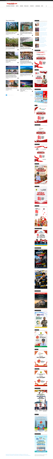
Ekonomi (21, 59)
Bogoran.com (22, 454)
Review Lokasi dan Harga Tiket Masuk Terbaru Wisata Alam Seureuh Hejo (11, 60)
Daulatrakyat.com (8, 455)
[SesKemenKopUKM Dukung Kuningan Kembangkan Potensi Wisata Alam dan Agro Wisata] (12, 70)
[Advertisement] (26, 14)
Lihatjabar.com (22, 455)
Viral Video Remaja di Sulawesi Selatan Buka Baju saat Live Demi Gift (43, 45)
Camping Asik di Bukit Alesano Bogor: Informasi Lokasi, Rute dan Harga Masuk (26, 89)
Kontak (41, 455)
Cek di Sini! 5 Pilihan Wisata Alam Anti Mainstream (12, 89)
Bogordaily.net (8, 454)
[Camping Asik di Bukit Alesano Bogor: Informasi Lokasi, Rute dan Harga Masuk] (26, 83)
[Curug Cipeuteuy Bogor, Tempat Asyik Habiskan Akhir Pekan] (12, 26)
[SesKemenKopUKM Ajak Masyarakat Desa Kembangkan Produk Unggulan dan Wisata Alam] (26, 56)
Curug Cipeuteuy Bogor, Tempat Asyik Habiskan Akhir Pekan (11, 33)
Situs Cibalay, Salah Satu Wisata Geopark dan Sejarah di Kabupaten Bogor (26, 33)
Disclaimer (44, 454)
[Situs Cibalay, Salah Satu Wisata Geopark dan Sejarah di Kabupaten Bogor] (26, 26)
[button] (46, 6)
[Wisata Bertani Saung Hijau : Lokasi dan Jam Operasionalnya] (12, 42)
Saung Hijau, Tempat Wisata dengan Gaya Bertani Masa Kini (25, 48)
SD (20, 35)
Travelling (7, 46)
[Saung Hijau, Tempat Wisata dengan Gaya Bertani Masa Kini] (26, 42)
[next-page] (12, 95)
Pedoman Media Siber (39, 454)
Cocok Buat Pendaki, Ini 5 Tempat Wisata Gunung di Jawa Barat (26, 74)
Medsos (43, 455)
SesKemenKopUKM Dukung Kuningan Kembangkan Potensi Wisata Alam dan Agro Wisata (11, 76)
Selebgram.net (18, 454)
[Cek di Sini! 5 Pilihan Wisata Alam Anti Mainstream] (12, 83)
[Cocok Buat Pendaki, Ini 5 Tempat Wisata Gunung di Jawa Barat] (26, 69)
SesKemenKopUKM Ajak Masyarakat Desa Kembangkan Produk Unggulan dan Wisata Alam (26, 61)
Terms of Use (38, 455)
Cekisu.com (26, 454)
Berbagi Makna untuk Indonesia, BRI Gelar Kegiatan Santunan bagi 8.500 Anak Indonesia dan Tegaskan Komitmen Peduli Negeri (40, 40)
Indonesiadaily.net (12, 454)
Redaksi (36, 454)
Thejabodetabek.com (27, 455)
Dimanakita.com (17, 455)
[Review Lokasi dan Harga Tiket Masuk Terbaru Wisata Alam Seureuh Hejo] (12, 55)
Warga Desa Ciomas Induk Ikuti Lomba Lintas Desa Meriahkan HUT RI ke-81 (43, 29)
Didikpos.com (13, 455)
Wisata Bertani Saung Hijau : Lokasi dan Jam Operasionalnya (12, 48)
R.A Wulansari (7, 34)
